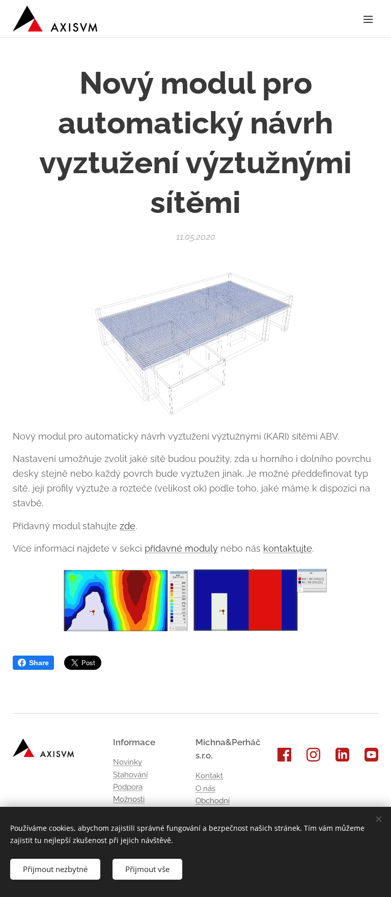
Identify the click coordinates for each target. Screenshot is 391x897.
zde (127, 526)
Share (39, 663)
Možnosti (129, 799)
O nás (205, 788)
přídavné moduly (181, 548)
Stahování (130, 774)
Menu (368, 19)
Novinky (127, 762)
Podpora (128, 787)
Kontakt (209, 775)
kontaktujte (287, 548)
